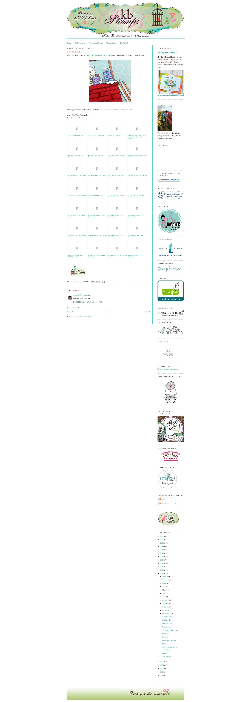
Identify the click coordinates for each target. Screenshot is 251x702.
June (164, 593)
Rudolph (165, 653)
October (165, 607)
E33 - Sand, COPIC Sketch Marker (97, 175)
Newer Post (71, 312)
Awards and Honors (95, 43)
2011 (162, 546)
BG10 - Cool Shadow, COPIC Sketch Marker (136, 256)
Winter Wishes (167, 623)
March (164, 583)
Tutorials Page (111, 43)
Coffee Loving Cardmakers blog (97, 55)
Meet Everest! (167, 656)
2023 (162, 672)
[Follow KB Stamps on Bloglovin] (169, 181)
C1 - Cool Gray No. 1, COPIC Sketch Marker (116, 196)
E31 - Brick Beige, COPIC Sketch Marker (77, 176)
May (164, 590)
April (164, 586)
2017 (162, 566)
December (166, 613)
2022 (162, 668)
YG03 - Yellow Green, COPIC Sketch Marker (116, 236)
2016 (162, 563)
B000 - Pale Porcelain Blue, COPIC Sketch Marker (75, 256)
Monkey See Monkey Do (168, 52)
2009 (162, 539)
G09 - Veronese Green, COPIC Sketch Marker (136, 216)
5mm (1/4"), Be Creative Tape (96, 135)
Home (69, 43)
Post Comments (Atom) (85, 316)
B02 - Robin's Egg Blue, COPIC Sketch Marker (96, 256)
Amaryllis (165, 633)
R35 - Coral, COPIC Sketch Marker (77, 195)
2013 (162, 553)
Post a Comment (73, 307)
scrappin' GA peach (80, 295)
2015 (162, 560)
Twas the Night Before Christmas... (169, 648)
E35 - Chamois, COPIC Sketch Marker (116, 176)
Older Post (148, 312)
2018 (162, 570)
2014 (162, 556)
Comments (165, 503)
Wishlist (165, 644)
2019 (162, 573)
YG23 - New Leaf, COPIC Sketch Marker (77, 236)
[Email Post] (103, 281)
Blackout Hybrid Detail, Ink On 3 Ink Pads (137, 156)
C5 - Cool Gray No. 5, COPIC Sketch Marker (136, 196)
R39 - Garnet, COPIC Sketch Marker (95, 196)
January (165, 576)
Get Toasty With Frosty (170, 630)
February (165, 580)
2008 (162, 536)
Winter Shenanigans (169, 640)
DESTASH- (124, 43)
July (164, 596)
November (166, 610)
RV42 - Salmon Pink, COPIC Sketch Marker (136, 236)
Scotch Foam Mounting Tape (75, 135)
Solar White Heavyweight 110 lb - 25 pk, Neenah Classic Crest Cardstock (137, 137)
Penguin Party (167, 627)
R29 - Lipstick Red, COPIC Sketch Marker (137, 176)
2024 (162, 675)
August (165, 600)
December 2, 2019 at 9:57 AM (87, 302)
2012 (162, 549)
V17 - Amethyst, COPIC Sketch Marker (76, 216)
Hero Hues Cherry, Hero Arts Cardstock (75, 156)
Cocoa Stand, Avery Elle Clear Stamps (116, 156)
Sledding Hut (73, 51)
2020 (162, 661)
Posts (163, 499)
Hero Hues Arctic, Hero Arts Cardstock (95, 156)
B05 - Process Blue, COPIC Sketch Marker (117, 256)
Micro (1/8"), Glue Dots (114, 135)
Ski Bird (165, 637)
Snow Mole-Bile (167, 616)
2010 (162, 543)
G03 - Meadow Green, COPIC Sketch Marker (116, 216)
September (166, 603)
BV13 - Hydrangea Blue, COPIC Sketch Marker (96, 216)
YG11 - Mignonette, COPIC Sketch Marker (97, 236)
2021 (162, 665)
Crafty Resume (80, 43)
